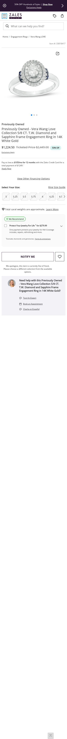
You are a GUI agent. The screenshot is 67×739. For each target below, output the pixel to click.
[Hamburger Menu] (4, 16)
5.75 (33, 196)
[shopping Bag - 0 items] (63, 17)
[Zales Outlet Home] (15, 16)
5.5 (24, 196)
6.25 (51, 196)
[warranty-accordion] (61, 226)
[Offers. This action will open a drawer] (55, 16)
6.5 (60, 196)
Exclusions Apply (8, 152)
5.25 (15, 196)
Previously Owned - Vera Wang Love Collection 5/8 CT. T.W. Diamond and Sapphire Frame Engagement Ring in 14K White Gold (32, 135)
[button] (62, 6)
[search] (7, 26)
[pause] (5, 6)
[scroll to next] (64, 196)
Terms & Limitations (43, 239)
